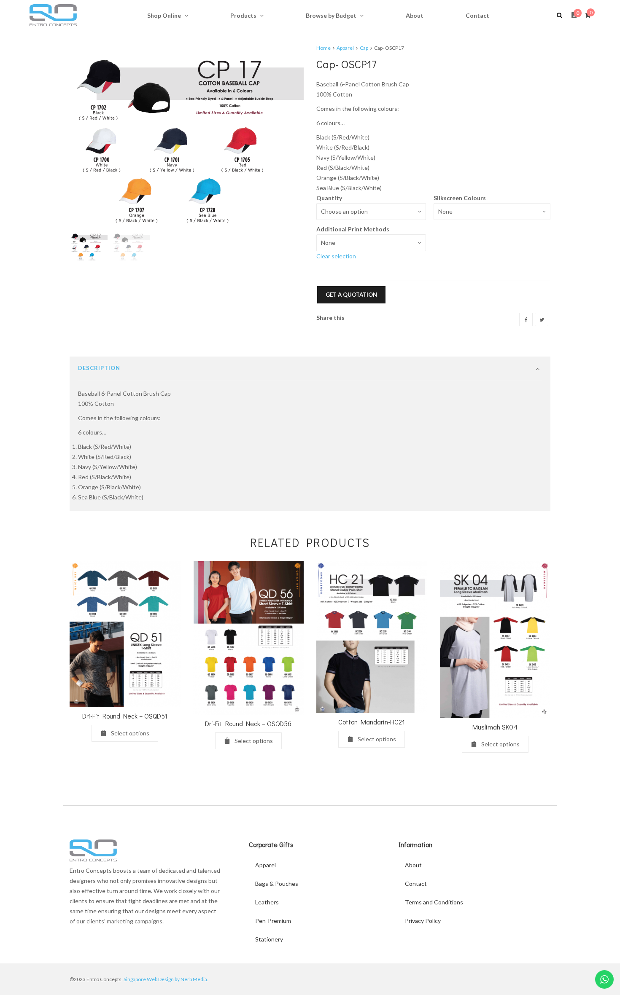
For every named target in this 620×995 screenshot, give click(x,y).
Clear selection (336, 256)
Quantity (329, 197)
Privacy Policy (423, 920)
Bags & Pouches (276, 883)
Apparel (345, 48)
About (413, 865)
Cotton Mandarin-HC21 (371, 721)
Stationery (269, 939)
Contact (416, 883)
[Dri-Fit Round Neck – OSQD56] (248, 638)
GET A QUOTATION (351, 294)
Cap (364, 48)
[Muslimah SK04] (495, 639)
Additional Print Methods (352, 229)
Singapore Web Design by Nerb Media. (166, 979)
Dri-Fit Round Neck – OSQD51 (124, 715)
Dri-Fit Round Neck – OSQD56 (248, 723)
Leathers (267, 902)
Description (99, 368)
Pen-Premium (273, 920)
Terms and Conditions (434, 902)
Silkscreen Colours (460, 197)
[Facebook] (526, 319)
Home (323, 48)
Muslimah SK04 (495, 726)
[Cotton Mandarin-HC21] (371, 637)
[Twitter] (541, 319)
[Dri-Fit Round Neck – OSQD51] (125, 634)
